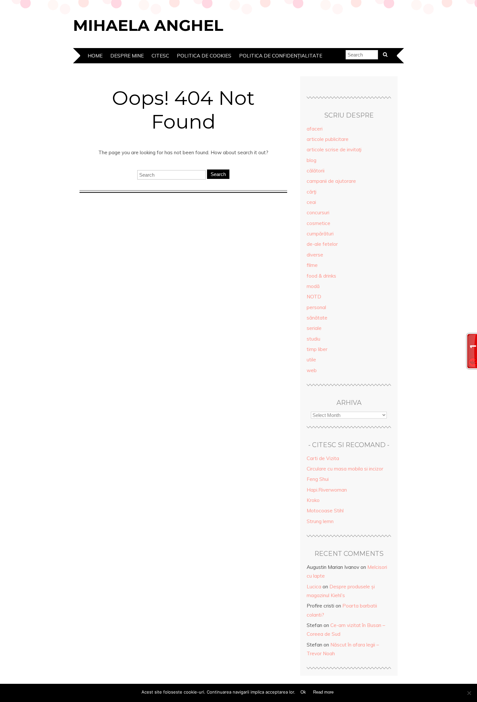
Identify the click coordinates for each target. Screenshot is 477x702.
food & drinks (321, 276)
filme (312, 265)
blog (311, 160)
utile (311, 360)
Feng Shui (318, 479)
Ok (303, 692)
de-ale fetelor (322, 244)
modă (313, 286)
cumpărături (320, 234)
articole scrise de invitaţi (334, 149)
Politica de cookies (204, 56)
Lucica (314, 586)
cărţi (311, 192)
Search (218, 174)
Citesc (160, 56)
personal (316, 307)
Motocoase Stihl (325, 511)
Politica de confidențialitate (280, 56)
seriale (314, 328)
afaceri (315, 129)
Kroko (313, 500)
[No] (469, 693)
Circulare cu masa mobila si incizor (345, 469)
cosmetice (318, 223)
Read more (323, 692)
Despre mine (127, 56)
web (312, 370)
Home (95, 56)
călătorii (315, 171)
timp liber (317, 349)
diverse (315, 255)
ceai (311, 202)
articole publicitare (328, 139)
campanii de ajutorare (331, 181)
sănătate (317, 318)
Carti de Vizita (323, 458)
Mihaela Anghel (148, 25)
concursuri (318, 212)
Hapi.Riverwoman (327, 490)
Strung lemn (320, 521)
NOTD (314, 297)
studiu (313, 339)
